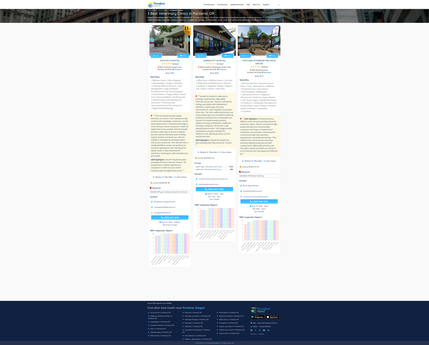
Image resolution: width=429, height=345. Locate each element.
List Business (222, 4)
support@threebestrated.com (267, 323)
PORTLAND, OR (162, 10)
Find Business (209, 4)
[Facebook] (251, 330)
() (175, 64)
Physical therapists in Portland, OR (231, 316)
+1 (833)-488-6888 (265, 326)
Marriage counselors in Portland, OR (197, 316)
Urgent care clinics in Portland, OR (231, 326)
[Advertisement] (214, 285)
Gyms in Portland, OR (158, 329)
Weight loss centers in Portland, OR (231, 330)
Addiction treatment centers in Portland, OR (160, 317)
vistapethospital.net (162, 212)
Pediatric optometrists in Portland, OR (198, 339)
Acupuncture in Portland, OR (160, 313)
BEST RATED (152, 10)
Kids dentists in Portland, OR (160, 336)
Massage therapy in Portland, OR (196, 319)
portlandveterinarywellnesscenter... (256, 197)
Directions (178, 69)
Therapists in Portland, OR (228, 323)
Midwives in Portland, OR (193, 326)
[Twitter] (255, 330)
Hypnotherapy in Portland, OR (161, 332)
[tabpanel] (169, 40)
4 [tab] (171, 50)
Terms (261, 334)
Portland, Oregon (194, 307)
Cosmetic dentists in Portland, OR (162, 325)
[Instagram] (260, 330)
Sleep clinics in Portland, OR (229, 319)
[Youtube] (264, 330)
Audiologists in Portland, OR (160, 322)
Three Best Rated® (213, 343)
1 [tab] (210, 50)
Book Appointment (251, 185)
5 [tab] (217, 50)
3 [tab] (169, 50)
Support (266, 4)
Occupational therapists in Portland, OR (196, 331)
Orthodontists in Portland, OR (195, 336)
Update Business (237, 4)
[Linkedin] (268, 330)
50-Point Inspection (271, 17)
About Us (256, 4)
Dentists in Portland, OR (193, 313)
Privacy (254, 334)
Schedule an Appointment (164, 202)
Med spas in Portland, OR (193, 323)
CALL (157, 56)
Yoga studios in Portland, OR (229, 333)
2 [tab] (167, 50)
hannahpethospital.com (209, 184)
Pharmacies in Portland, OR (229, 313)
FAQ (248, 4)
